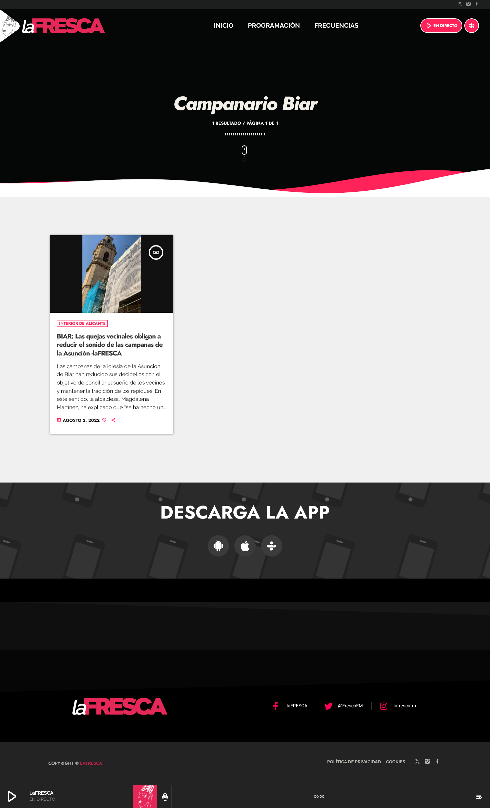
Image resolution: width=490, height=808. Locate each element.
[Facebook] (477, 4)
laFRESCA (90, 763)
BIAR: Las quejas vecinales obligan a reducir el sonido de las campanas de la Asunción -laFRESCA (109, 344)
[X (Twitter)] (460, 4)
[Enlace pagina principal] (81, 26)
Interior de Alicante (82, 323)
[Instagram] (468, 4)
